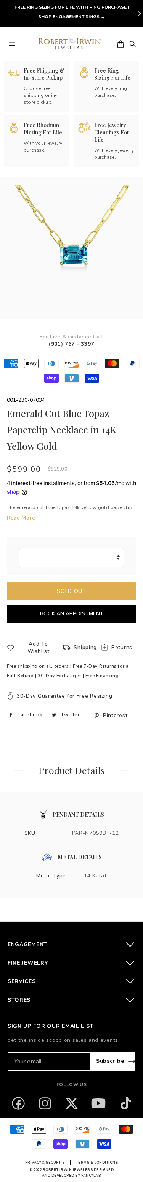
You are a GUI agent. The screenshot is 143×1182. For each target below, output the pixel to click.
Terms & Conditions (97, 1162)
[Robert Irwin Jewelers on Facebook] (18, 1103)
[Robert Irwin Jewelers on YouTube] (98, 1103)
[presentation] (139, 13)
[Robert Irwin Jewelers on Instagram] (45, 1103)
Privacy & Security (44, 1162)
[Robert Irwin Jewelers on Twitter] (71, 1103)
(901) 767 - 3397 (71, 344)
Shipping (85, 647)
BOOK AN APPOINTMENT (71, 613)
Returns (121, 647)
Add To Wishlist (38, 647)
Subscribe (110, 1061)
